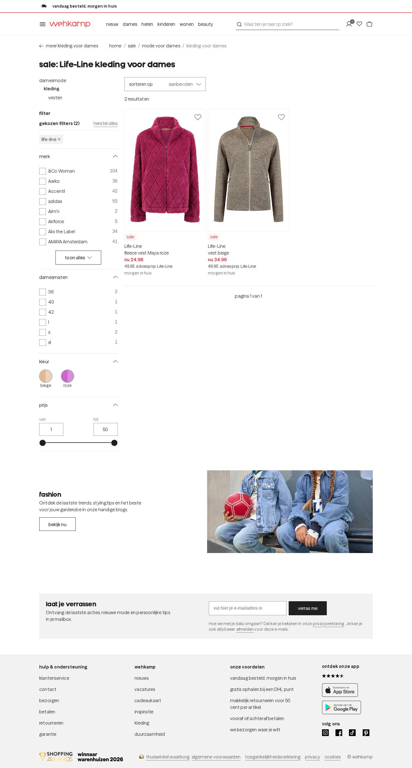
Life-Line (48, 139)
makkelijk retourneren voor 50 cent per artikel (260, 704)
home (115, 45)
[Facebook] (338, 732)
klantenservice (54, 678)
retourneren (51, 723)
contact (47, 689)
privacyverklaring (328, 623)
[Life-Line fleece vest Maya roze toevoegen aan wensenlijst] (197, 116)
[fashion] (290, 511)
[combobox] (287, 24)
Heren (147, 24)
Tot (96, 419)
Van (42, 419)
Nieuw (112, 24)
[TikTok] (352, 732)
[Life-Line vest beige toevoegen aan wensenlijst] (281, 116)
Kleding (51, 88)
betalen (47, 711)
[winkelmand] (369, 24)
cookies (333, 757)
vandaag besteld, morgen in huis (263, 678)
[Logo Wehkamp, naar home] (68, 24)
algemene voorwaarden (216, 757)
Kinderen (166, 24)
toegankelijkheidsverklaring (272, 757)
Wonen (187, 24)
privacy (312, 757)
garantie (48, 734)
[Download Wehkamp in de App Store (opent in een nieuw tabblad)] (341, 695)
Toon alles (75, 257)
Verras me (308, 608)
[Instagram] (325, 732)
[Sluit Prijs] (114, 405)
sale (132, 45)
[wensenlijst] (361, 24)
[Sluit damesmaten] (114, 277)
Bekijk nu (57, 524)
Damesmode (52, 80)
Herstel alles (106, 123)
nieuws (142, 678)
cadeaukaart (148, 700)
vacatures (145, 689)
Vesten (55, 97)
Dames (130, 24)
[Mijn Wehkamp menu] (351, 24)
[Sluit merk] (114, 156)
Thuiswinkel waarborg (167, 757)
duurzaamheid (150, 734)
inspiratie (144, 711)
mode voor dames (161, 45)
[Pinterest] (366, 732)
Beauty (205, 24)
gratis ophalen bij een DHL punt (262, 689)
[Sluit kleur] (114, 361)
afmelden (245, 629)
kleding (142, 723)
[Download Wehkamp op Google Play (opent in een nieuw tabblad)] (341, 712)
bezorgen (49, 700)
